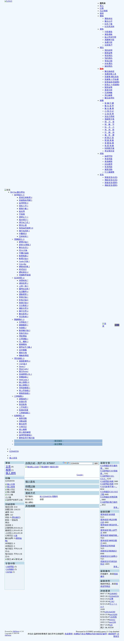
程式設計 (23, 269)
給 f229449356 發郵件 (49, 496)
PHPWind (16, 631)
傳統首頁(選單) (111, 185)
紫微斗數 (23, 209)
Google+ (80, 475)
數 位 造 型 (109, 106)
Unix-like (22, 264)
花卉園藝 (23, 350)
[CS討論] (104, 487)
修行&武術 (24, 231)
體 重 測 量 (109, 140)
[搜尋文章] (54, 467)
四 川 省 (109, 122)
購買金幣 (108, 53)
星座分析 (108, 90)
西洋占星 (23, 225)
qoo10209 (113, 614)
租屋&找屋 (23, 410)
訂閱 (117, 325)
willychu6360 (110, 612)
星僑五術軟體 (25, 197)
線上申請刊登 (110, 37)
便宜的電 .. (113, 525)
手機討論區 (24, 253)
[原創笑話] (104, 546)
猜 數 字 (109, 124)
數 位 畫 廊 (109, 108)
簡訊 (102, 48)
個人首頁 (13, 458)
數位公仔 (108, 21)
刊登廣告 (108, 32)
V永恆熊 (113, 617)
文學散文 (23, 322)
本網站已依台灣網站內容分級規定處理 (90, 634)
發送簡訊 (108, 55)
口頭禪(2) (113, 556)
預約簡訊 (108, 58)
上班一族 (23, 286)
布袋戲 (22, 328)
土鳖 (111, 599)
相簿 (8, 469)
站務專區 (19, 416)
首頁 (102, 175)
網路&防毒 (24, 267)
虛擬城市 (23, 399)
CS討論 (23, 364)
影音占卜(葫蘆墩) (112, 85)
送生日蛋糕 (109, 116)
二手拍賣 (23, 407)
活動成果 (23, 421)
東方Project (23, 371)
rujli (110, 625)
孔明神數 (108, 93)
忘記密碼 (104, 11)
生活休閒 (19, 278)
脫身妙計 (113, 551)
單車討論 (23, 297)
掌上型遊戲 (24, 390)
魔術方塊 (23, 353)
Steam (22, 366)
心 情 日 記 (109, 111)
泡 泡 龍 (109, 130)
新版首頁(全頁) (111, 177)
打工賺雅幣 (109, 172)
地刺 (112, 481)
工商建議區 (24, 413)
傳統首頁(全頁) (111, 180)
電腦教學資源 (25, 275)
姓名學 (22, 211)
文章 (8, 466)
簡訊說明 (108, 50)
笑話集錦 (23, 317)
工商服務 (18, 396)
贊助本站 (108, 19)
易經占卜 (23, 217)
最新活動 (108, 169)
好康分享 (23, 402)
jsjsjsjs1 (112, 620)
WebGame (24, 380)
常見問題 (108, 167)
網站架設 (23, 272)
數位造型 (23, 424)
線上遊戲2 (24, 385)
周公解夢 (108, 95)
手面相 (22, 214)
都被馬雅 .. (113, 535)
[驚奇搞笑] (104, 514)
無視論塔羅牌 (26, 228)
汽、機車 (23, 342)
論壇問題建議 (25, 435)
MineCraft (23, 369)
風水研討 (23, 220)
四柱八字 (23, 206)
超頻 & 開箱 (25, 245)
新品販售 (23, 404)
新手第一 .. (112, 487)
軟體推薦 (23, 256)
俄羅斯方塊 (109, 119)
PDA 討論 (23, 250)
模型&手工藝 (25, 347)
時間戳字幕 (109, 148)
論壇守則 (108, 156)
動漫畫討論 (24, 330)
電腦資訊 (19, 239)
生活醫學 (23, 292)
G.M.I (111, 601)
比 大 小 (109, 127)
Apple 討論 (24, 261)
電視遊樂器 (24, 388)
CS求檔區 (10, 569)
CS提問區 (10, 567)
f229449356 (14, 451)
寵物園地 (23, 344)
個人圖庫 (23, 429)
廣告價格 (108, 34)
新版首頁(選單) (111, 183)
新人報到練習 (25, 432)
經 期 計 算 (109, 138)
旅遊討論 (23, 303)
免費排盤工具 (110, 74)
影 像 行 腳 (109, 103)
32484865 (113, 594)
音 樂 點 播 (109, 143)
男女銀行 (16, 517)
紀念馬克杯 (109, 26)
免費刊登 (108, 42)
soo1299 (112, 622)
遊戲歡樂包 (24, 361)
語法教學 (108, 164)
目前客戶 (108, 45)
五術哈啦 (23, 236)
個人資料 (11, 473)
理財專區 (23, 336)
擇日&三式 (24, 222)
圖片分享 (23, 311)
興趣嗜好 (19, 319)
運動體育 (23, 294)
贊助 (102, 16)
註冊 (102, 8)
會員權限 (108, 161)
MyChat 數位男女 (17, 192)
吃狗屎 (112, 546)
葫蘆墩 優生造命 (112, 77)
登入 (102, 6)
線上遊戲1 (24, 382)
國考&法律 (24, 289)
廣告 (102, 29)
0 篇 (15, 536)
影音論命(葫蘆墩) (112, 82)
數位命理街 (109, 98)
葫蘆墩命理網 (25, 200)
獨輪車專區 (24, 355)
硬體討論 (23, 242)
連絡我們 (112, 634)
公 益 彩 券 (109, 114)
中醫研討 (23, 234)
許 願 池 (109, 132)
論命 (102, 69)
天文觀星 (23, 305)
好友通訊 (108, 63)
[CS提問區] (105, 471)
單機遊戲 (23, 377)
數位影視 (23, 314)
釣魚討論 (23, 300)
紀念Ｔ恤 (108, 24)
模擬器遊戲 (24, 393)
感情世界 (23, 283)
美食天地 (23, 333)
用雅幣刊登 (109, 40)
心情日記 (23, 427)
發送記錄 (108, 61)
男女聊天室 (109, 151)
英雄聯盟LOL (25, 374)
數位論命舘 (109, 71)
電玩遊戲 (19, 358)
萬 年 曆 (109, 135)
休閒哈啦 (23, 280)
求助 (102, 153)
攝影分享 (23, 308)
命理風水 (19, 195)
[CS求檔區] (105, 466)
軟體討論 (23, 259)
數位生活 (23, 247)
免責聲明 (69, 634)
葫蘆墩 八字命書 (112, 79)
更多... (116, 507)
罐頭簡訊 (108, 66)
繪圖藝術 (23, 325)
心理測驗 (23, 339)
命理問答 (23, 203)
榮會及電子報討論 (27, 438)
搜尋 (102, 13)
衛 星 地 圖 (109, 146)
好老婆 (112, 514)
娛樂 (102, 100)
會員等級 (108, 159)
